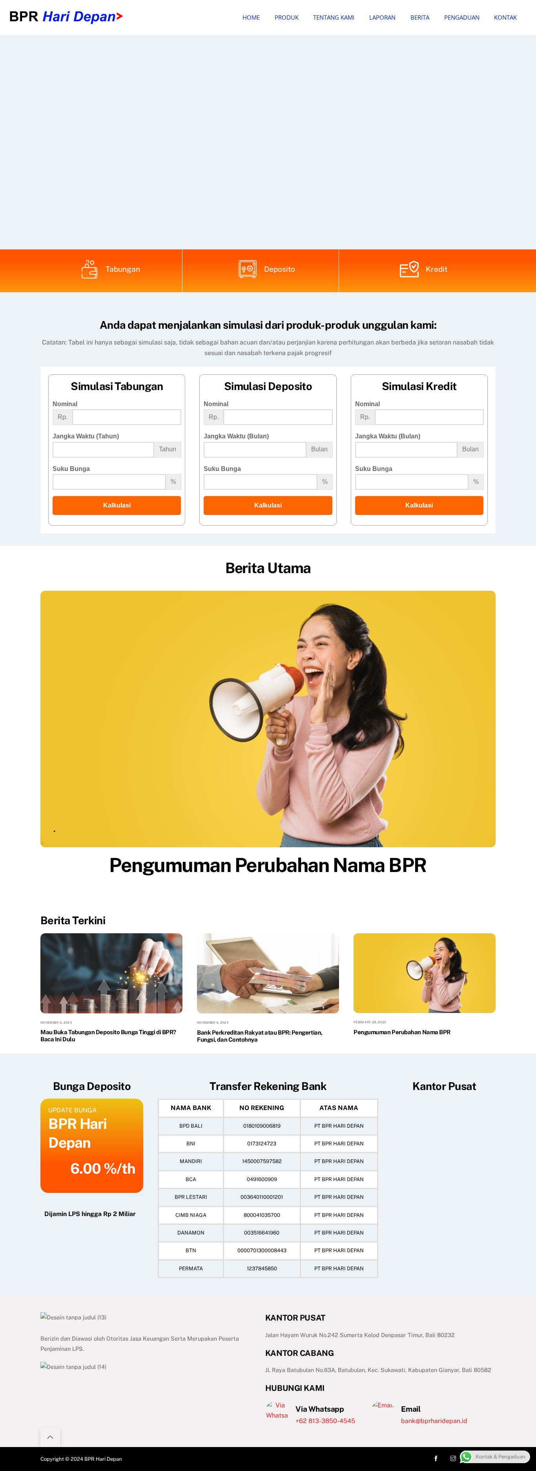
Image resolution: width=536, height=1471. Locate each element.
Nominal (65, 404)
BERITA (419, 17)
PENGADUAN (461, 17)
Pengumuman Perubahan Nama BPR (268, 865)
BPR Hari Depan (103, 1459)
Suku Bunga (71, 468)
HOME (251, 17)
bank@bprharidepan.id (434, 1421)
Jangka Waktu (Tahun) (86, 436)
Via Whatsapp (319, 1409)
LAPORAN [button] (382, 17)
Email (410, 1409)
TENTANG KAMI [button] (333, 17)
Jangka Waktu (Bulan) (236, 436)
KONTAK (505, 17)
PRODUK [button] (287, 17)
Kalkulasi (117, 505)
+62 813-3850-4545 (325, 1421)
